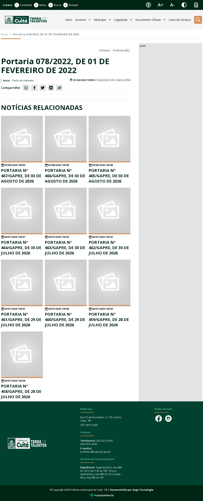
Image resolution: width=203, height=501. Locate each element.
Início (68, 20)
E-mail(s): (86, 448)
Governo (80, 20)
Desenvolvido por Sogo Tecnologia (131, 489)
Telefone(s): (88, 440)
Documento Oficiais (148, 20)
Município (100, 20)
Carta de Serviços (180, 20)
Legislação (121, 20)
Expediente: (87, 467)
